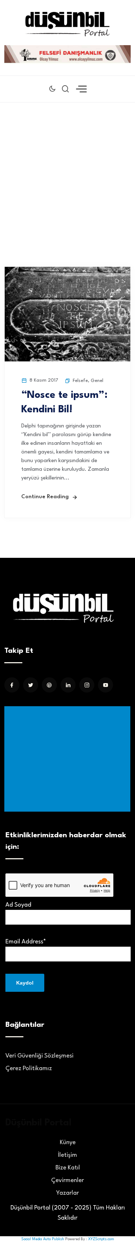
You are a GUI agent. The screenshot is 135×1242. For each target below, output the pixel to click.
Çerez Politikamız (28, 1068)
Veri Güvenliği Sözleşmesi (39, 1056)
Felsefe (80, 380)
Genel (97, 380)
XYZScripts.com (101, 1239)
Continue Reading (45, 497)
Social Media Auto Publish (42, 1239)
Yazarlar (67, 1193)
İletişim (67, 1155)
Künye (68, 1142)
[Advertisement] (67, 173)
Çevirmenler (67, 1180)
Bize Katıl (67, 1168)
